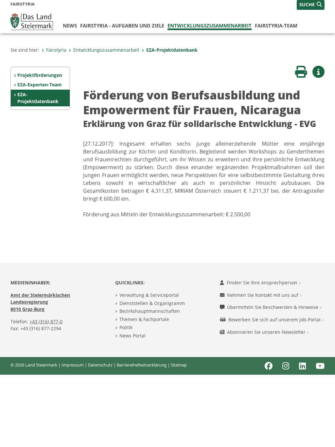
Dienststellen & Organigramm (152, 303)
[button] (310, 5)
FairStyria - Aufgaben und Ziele (122, 25)
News (70, 25)
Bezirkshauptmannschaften (149, 311)
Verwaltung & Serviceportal (149, 295)
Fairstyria (56, 50)
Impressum (73, 365)
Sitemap (179, 365)
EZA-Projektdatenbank (172, 50)
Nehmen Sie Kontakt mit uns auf (263, 295)
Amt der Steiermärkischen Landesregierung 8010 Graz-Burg (40, 302)
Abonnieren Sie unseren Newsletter (267, 332)
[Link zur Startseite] (31, 21)
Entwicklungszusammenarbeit (210, 25)
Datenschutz (100, 365)
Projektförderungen (39, 75)
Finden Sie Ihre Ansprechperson (263, 282)
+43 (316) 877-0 (45, 321)
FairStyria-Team (276, 25)
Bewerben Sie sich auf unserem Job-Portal (275, 319)
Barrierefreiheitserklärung (142, 365)
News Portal (132, 335)
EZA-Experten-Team (39, 84)
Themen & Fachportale (144, 319)
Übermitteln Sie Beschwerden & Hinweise (273, 307)
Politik (125, 327)
